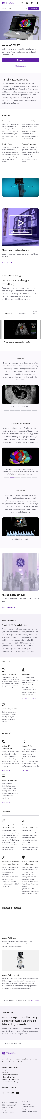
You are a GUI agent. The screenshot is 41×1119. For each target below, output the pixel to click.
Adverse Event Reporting (10, 1079)
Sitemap (5, 1072)
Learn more (34, 1000)
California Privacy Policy (28, 1108)
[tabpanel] (20, 188)
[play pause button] (35, 337)
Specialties (33, 1059)
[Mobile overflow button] (26, 8)
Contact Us (12, 1062)
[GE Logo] (8, 3)
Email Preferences (23, 1062)
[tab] (6, 410)
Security (24, 1114)
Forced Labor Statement (10, 1067)
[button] (22, 3)
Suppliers (25, 1059)
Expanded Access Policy (10, 1082)
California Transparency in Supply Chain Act (10, 1076)
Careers (4, 1062)
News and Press (7, 1059)
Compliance (6, 1070)
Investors (17, 1059)
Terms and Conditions (29, 1111)
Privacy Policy (26, 1104)
